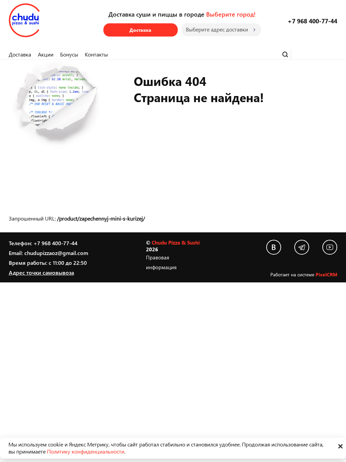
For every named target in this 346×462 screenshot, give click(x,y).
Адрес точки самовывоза (41, 272)
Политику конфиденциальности (85, 451)
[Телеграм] (301, 247)
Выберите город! (230, 14)
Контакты (96, 54)
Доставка (140, 30)
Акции (45, 54)
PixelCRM (326, 274)
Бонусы (69, 54)
